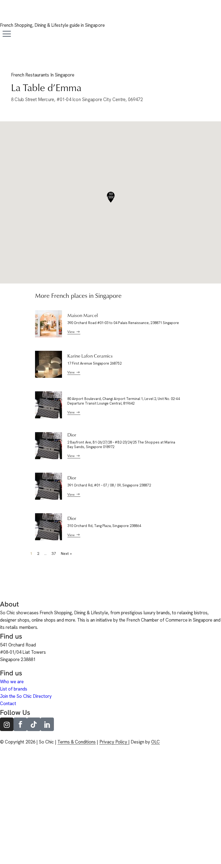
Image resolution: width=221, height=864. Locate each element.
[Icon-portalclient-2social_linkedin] (47, 724)
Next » (66, 553)
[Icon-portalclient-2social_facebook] (20, 724)
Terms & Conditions (76, 742)
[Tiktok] (33, 724)
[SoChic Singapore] (6, 14)
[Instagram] (6, 724)
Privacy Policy (114, 742)
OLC (155, 742)
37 (53, 553)
